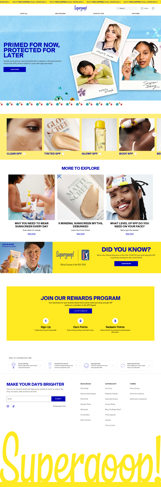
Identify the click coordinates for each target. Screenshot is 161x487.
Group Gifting (110, 404)
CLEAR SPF (14, 153)
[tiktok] (13, 406)
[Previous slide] (6, 134)
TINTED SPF (52, 153)
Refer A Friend (85, 420)
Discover (135, 13)
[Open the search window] (117, 8)
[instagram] (8, 406)
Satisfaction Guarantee (138, 399)
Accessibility (85, 415)
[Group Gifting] (26, 366)
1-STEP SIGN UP (81, 311)
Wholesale (84, 409)
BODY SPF (126, 153)
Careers (108, 420)
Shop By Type (98, 13)
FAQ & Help (84, 388)
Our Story (108, 388)
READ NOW (31, 234)
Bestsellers (60, 13)
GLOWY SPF (90, 153)
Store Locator (110, 425)
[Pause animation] (158, 104)
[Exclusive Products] (62, 366)
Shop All (23, 13)
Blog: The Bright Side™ (113, 409)
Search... (122, 8)
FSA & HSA (84, 399)
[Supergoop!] (80, 8)
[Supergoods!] (99, 366)
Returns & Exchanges (88, 394)
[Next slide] (154, 134)
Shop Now (15, 69)
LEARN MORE (126, 264)
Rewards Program (111, 394)
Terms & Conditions (137, 394)
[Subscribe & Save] (135, 366)
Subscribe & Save (111, 399)
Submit (58, 399)
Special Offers (85, 404)
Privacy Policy (135, 388)
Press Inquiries (110, 415)
